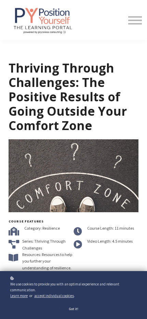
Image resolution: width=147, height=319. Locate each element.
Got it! (73, 309)
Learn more (19, 295)
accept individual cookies (54, 295)
